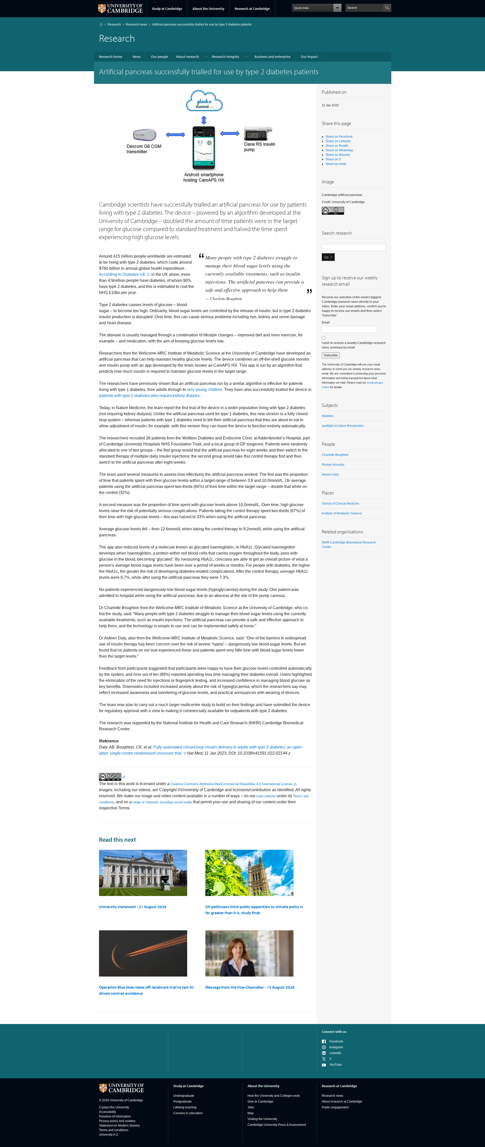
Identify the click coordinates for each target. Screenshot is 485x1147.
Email (326, 322)
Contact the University (114, 1107)
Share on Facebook (339, 136)
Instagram (336, 1047)
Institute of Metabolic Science (342, 513)
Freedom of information (115, 1116)
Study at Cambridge (167, 8)
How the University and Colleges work (274, 1096)
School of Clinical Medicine (340, 503)
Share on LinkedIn (338, 141)
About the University (208, 8)
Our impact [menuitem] (309, 56)
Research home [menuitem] (110, 56)
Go (326, 257)
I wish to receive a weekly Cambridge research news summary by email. (354, 345)
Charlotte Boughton (335, 455)
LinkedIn (335, 1053)
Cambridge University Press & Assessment (277, 1125)
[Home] (101, 24)
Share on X (333, 159)
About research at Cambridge (342, 1101)
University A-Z (108, 1134)
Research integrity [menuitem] (225, 56)
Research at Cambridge (252, 8)
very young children (204, 389)
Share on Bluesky (338, 155)
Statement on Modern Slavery (119, 1125)
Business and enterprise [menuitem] (272, 56)
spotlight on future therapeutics (343, 426)
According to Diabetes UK (122, 274)
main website (266, 796)
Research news (332, 1096)
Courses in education (188, 1113)
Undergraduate (183, 1096)
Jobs (251, 1107)
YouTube (335, 1064)
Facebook (336, 1041)
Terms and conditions (113, 1130)
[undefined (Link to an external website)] (112, 777)
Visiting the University (262, 1119)
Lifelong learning (185, 1107)
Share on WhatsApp (339, 150)
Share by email (336, 164)
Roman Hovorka (333, 464)
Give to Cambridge (260, 1101)
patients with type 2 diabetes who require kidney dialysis (149, 395)
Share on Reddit (337, 145)
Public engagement (335, 1107)
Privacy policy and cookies (117, 1121)
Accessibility (107, 1112)
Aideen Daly (330, 474)
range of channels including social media (162, 802)
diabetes (328, 416)
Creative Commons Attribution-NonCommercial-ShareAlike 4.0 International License (231, 784)
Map (251, 1113)
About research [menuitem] (187, 56)
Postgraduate (182, 1101)
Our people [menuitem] (159, 56)
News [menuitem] (137, 56)
